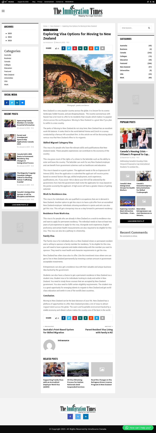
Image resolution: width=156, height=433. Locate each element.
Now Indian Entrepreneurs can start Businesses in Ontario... (144, 212)
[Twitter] (150, 2)
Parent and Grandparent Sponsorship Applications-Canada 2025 (25, 140)
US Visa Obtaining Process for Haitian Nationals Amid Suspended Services (75, 383)
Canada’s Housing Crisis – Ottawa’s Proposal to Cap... (134, 152)
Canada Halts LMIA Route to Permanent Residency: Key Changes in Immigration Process (25, 158)
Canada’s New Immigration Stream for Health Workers (127, 186)
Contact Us (59, 2)
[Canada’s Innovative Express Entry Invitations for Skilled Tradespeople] (144, 176)
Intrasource (49, 42)
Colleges (7, 65)
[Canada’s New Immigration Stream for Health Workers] (127, 176)
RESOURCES (69, 2)
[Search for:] (136, 28)
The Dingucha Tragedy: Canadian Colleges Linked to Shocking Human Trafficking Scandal (26, 177)
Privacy (39, 2)
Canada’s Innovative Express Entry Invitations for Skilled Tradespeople (143, 188)
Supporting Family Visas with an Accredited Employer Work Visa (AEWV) (53, 383)
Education (8, 68)
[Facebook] (148, 2)
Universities (8, 78)
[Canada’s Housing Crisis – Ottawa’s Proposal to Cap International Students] (136, 138)
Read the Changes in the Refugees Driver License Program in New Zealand (101, 382)
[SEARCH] (149, 28)
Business (7, 58)
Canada (7, 62)
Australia (7, 55)
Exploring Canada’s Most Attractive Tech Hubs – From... (127, 211)
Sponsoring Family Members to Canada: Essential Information (25, 122)
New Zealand (53, 30)
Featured (46, 30)
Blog (33, 2)
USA (5, 81)
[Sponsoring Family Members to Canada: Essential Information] (10, 123)
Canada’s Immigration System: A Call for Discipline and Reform (26, 194)
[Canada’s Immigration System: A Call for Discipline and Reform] (10, 195)
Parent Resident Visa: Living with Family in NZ (99, 331)
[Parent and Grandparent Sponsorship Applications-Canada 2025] (10, 138)
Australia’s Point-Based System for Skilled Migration (58, 331)
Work (6, 85)
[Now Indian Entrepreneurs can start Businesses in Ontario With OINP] (144, 201)
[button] (138, 427)
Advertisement (49, 2)
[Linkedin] (153, 2)
